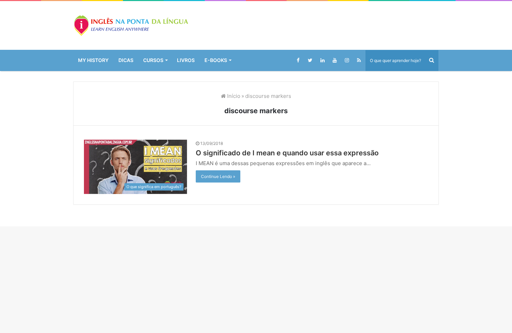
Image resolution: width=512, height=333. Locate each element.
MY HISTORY (93, 60)
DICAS (125, 60)
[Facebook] (298, 60)
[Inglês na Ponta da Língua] (130, 25)
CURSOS (153, 60)
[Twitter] (310, 60)
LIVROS (186, 60)
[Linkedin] (322, 60)
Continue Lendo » (218, 176)
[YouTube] (334, 60)
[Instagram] (347, 60)
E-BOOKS (215, 60)
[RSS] (359, 60)
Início (233, 96)
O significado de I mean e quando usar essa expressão (287, 153)
